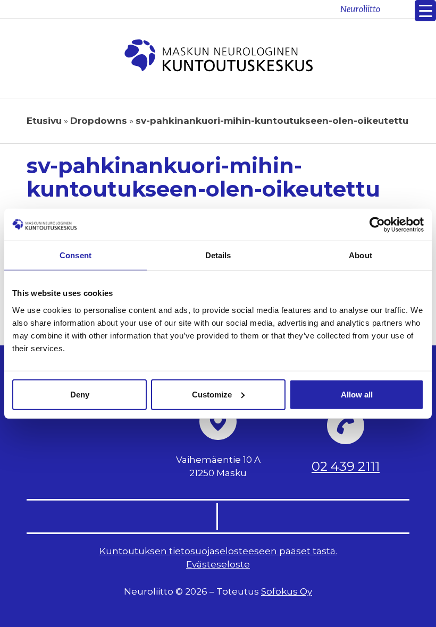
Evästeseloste (218, 564)
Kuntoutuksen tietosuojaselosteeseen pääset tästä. (218, 551)
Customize (212, 394)
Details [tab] (218, 255)
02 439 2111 (346, 466)
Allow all (357, 394)
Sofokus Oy (286, 591)
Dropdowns (98, 120)
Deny (79, 394)
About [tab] (360, 255)
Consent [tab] (75, 255)
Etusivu (44, 120)
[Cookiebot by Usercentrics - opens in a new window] (377, 225)
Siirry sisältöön (400, 14)
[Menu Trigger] (425, 10)
